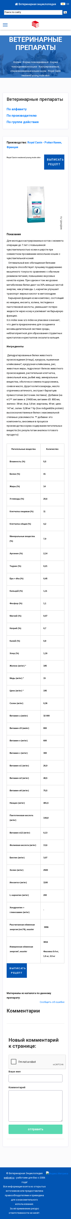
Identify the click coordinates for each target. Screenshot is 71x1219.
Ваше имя (15, 1071)
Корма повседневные (35, 62)
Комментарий (17, 1087)
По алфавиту (17, 109)
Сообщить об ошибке (52, 1002)
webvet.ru (9, 1177)
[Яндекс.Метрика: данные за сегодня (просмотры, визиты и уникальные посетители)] (57, 1173)
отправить (35, 1129)
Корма (17, 62)
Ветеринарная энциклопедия (37, 4)
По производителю (22, 115)
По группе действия (23, 122)
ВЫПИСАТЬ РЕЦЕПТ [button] (55, 162)
